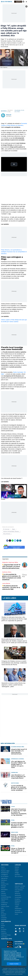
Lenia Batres (6, 583)
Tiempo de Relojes (6, 935)
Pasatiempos (18, 908)
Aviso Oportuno (19, 889)
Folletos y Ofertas (19, 887)
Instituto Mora (6, 572)
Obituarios (17, 893)
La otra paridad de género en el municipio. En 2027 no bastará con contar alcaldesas (11, 576)
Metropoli (3, 885)
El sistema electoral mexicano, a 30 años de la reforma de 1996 (11, 587)
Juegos (16, 906)
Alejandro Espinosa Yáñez (10, 562)
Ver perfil (8, 116)
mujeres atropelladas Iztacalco (11, 531)
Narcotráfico (4, 889)
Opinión (5, 559)
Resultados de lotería (18, 913)
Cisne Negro (4, 936)
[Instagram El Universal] (20, 932)
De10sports (18, 901)
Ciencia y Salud (5, 906)
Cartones (3, 893)
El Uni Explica (4, 876)
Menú (2, 912)
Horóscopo (17, 910)
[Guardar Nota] (20, 540)
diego (13, 529)
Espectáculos (4, 898)
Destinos (3, 915)
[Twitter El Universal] (23, 928)
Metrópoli (4, 111)
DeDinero (17, 902)
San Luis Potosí (19, 876)
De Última (3, 929)
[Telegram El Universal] (15, 928)
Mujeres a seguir (5, 870)
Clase (2, 923)
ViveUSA (17, 904)
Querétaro (17, 874)
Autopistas (4, 917)
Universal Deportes (6, 897)
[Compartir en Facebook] (7, 540)
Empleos (17, 891)
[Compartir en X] (10, 540)
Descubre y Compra (20, 886)
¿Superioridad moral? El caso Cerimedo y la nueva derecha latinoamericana (11, 566)
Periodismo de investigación (4, 873)
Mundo (3, 882)
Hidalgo (17, 872)
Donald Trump (4, 884)
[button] (18, 2)
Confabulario (4, 902)
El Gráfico (17, 899)
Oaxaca (17, 869)
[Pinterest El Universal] (23, 932)
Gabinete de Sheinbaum (4, 879)
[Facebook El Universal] (19, 928)
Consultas (3, 919)
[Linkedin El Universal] (15, 934)
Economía (3, 895)
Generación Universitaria (18, 896)
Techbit (3, 910)
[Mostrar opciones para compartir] (26, 6)
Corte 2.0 (3, 869)
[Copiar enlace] (18, 540)
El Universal (6, 529)
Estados (3, 887)
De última (3, 913)
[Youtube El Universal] (16, 932)
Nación (3, 867)
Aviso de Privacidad (14, 959)
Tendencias (4, 904)
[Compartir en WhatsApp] (12, 540)
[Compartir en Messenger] (15, 540)
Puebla (16, 870)
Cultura (3, 900)
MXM (2, 908)
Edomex (17, 867)
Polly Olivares (6, 533)
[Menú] (26, 1)
